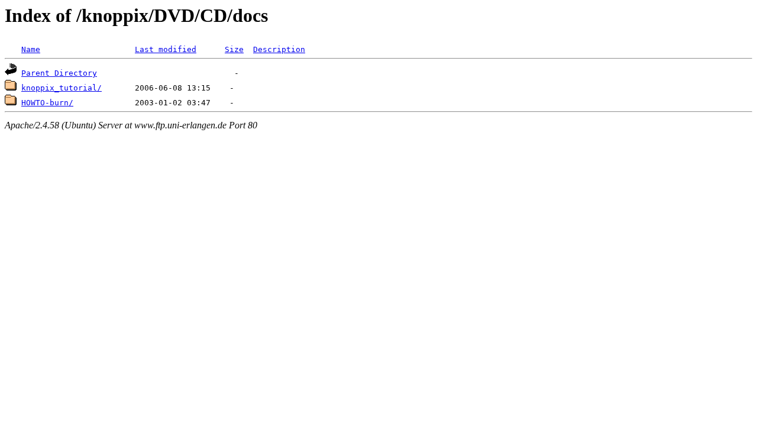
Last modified (165, 49)
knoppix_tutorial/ (61, 87)
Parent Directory (59, 73)
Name (30, 49)
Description (279, 49)
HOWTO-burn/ (47, 102)
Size (234, 49)
